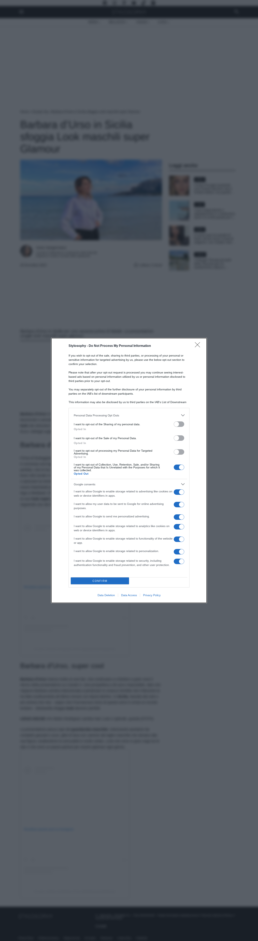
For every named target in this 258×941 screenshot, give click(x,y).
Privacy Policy (152, 595)
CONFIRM (100, 580)
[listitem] (129, 415)
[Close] (199, 346)
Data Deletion (106, 595)
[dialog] (129, 470)
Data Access (129, 595)
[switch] (179, 424)
